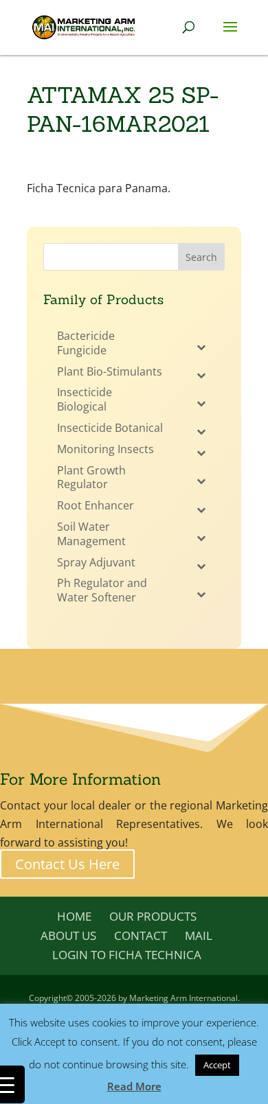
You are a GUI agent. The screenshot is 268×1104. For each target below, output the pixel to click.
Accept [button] (217, 1065)
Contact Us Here (67, 864)
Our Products (153, 916)
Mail (198, 935)
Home (74, 916)
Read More (134, 1086)
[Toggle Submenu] (201, 347)
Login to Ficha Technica (126, 955)
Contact (140, 935)
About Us (68, 935)
